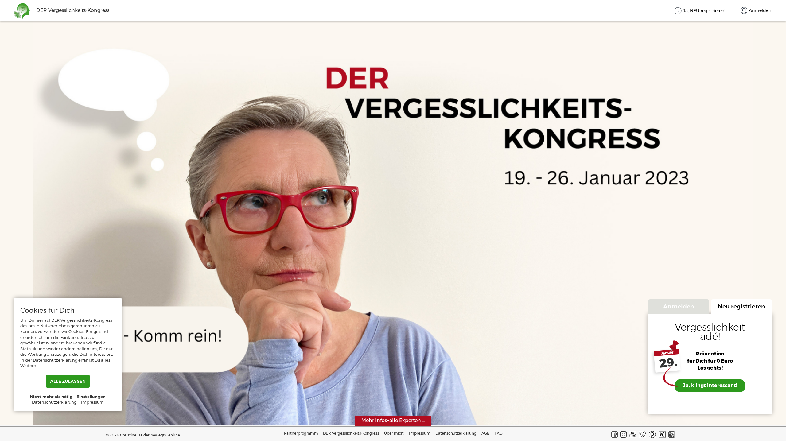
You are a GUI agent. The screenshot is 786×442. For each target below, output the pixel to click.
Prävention (710, 354)
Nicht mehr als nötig (51, 396)
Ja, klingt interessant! (710, 385)
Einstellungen (91, 396)
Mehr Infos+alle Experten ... (393, 420)
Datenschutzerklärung (456, 433)
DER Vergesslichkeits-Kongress (351, 433)
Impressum (419, 433)
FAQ (499, 433)
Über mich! (394, 433)
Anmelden (678, 306)
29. (668, 363)
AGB (485, 433)
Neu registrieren (741, 306)
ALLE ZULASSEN (68, 381)
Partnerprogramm (301, 433)
